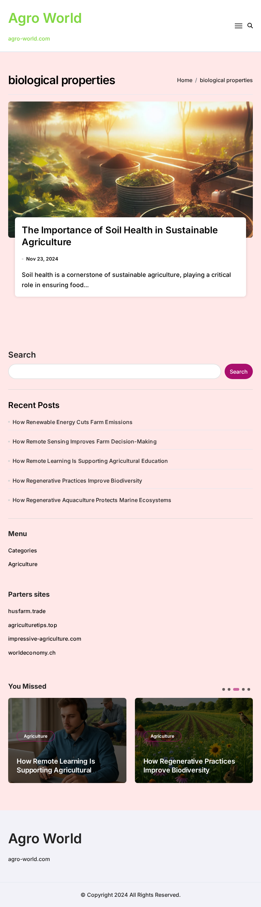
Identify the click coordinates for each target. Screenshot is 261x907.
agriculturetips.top (32, 625)
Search (22, 355)
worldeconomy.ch (32, 652)
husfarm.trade (27, 611)
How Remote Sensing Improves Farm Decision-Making (85, 441)
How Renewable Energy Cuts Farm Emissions (73, 422)
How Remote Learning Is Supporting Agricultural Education (90, 460)
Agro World (45, 18)
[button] (242, 740)
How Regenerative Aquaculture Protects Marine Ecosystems (92, 500)
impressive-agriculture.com (44, 638)
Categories (22, 550)
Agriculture (22, 564)
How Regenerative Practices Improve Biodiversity (77, 480)
